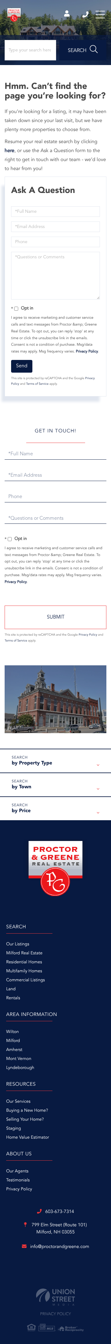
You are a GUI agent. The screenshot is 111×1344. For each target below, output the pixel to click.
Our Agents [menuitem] (17, 1171)
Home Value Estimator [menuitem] (27, 1138)
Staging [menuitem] (13, 1129)
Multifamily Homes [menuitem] (24, 971)
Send (21, 366)
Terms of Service (37, 384)
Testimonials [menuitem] (18, 1180)
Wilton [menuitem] (12, 1032)
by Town (21, 787)
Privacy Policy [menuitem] (19, 1189)
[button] (82, 50)
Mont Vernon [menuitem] (18, 1059)
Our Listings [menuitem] (17, 944)
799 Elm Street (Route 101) (58, 1229)
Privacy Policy (87, 351)
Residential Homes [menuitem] (24, 962)
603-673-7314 (85, 14)
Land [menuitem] (11, 989)
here (9, 150)
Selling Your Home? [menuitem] (25, 1120)
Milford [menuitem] (13, 1041)
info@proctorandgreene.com (59, 1247)
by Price (21, 810)
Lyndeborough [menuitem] (20, 1068)
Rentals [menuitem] (13, 998)
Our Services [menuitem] (18, 1102)
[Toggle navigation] (100, 14)
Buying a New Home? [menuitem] (27, 1111)
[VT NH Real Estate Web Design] (55, 1297)
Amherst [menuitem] (14, 1050)
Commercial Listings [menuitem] (25, 980)
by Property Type (32, 763)
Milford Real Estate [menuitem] (24, 953)
